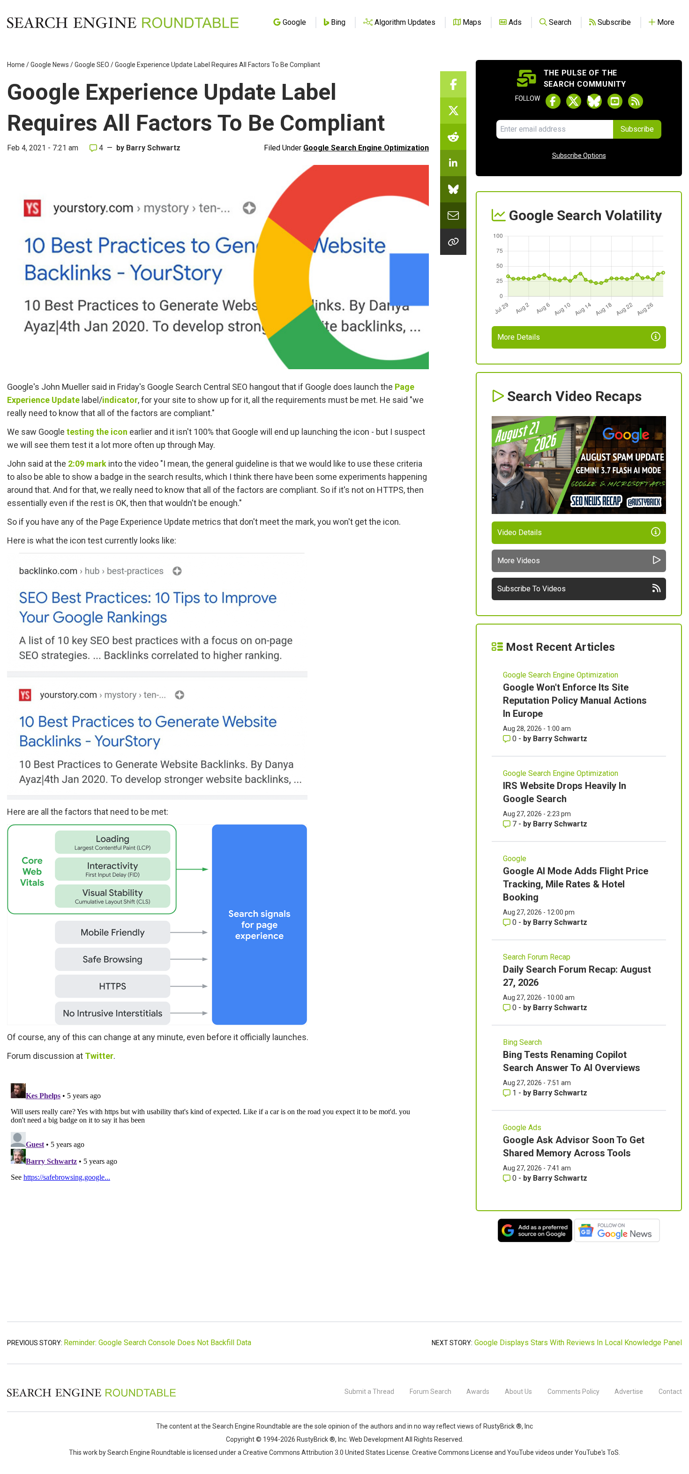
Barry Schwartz (153, 147)
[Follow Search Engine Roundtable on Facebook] (553, 101)
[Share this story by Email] (453, 215)
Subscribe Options (579, 155)
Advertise (628, 1391)
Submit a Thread (369, 1391)
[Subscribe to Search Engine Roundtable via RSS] (635, 101)
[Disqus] (218, 1196)
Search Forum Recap (536, 957)
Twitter (99, 1056)
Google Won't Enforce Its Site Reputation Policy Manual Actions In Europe (575, 700)
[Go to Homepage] (123, 22)
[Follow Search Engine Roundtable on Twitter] (573, 101)
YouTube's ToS (597, 1452)
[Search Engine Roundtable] (91, 1395)
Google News (49, 64)
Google (514, 858)
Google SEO (92, 64)
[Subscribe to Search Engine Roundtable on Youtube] (614, 101)
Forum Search (430, 1391)
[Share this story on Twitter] (453, 110)
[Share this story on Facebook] (453, 84)
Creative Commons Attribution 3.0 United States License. (327, 1452)
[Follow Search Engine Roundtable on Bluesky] (594, 101)
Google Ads (522, 1127)
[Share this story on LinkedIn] (453, 163)
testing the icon (97, 432)
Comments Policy (573, 1391)
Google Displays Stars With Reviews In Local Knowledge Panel (578, 1342)
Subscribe (637, 129)
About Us (518, 1391)
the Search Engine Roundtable (246, 1426)
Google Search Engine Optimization (366, 147)
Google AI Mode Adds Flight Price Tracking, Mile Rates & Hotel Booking (575, 884)
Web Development (376, 1439)
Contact (670, 1391)
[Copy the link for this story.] (453, 242)
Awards (477, 1391)
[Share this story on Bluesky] (453, 189)
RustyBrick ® (316, 1439)
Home (16, 64)
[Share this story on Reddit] (453, 137)
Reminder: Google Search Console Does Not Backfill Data (157, 1342)
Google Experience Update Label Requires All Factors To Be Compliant (217, 64)
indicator (120, 400)
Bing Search (522, 1042)
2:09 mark (87, 464)
